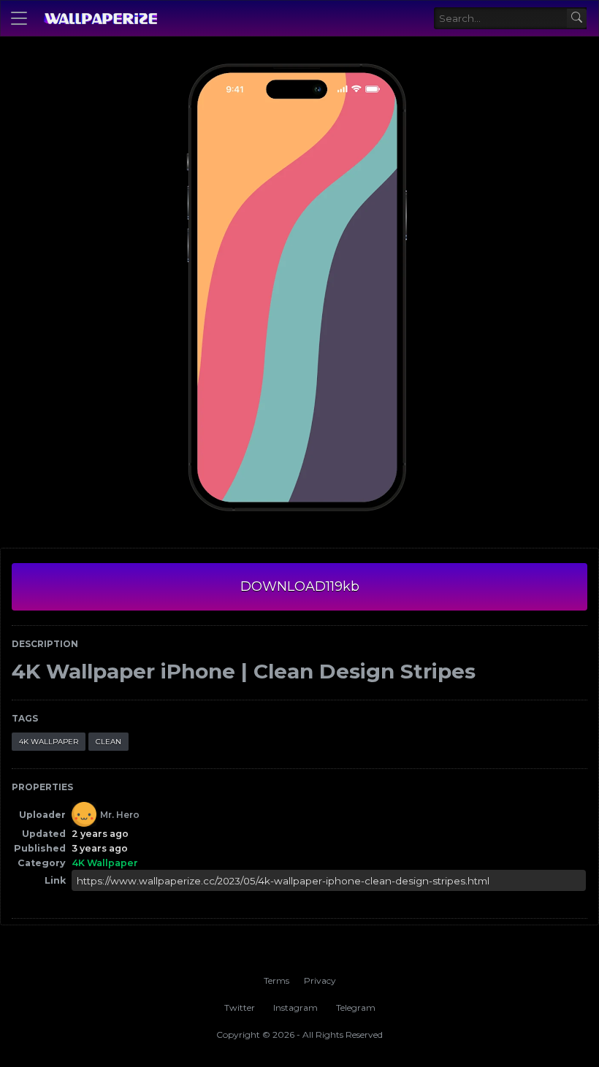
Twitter (239, 1007)
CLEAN (108, 741)
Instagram (295, 1007)
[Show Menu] (19, 18)
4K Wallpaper (48, 741)
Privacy (320, 980)
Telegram (355, 1007)
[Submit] (577, 18)
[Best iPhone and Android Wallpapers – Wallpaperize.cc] (100, 18)
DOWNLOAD (299, 586)
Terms (276, 980)
